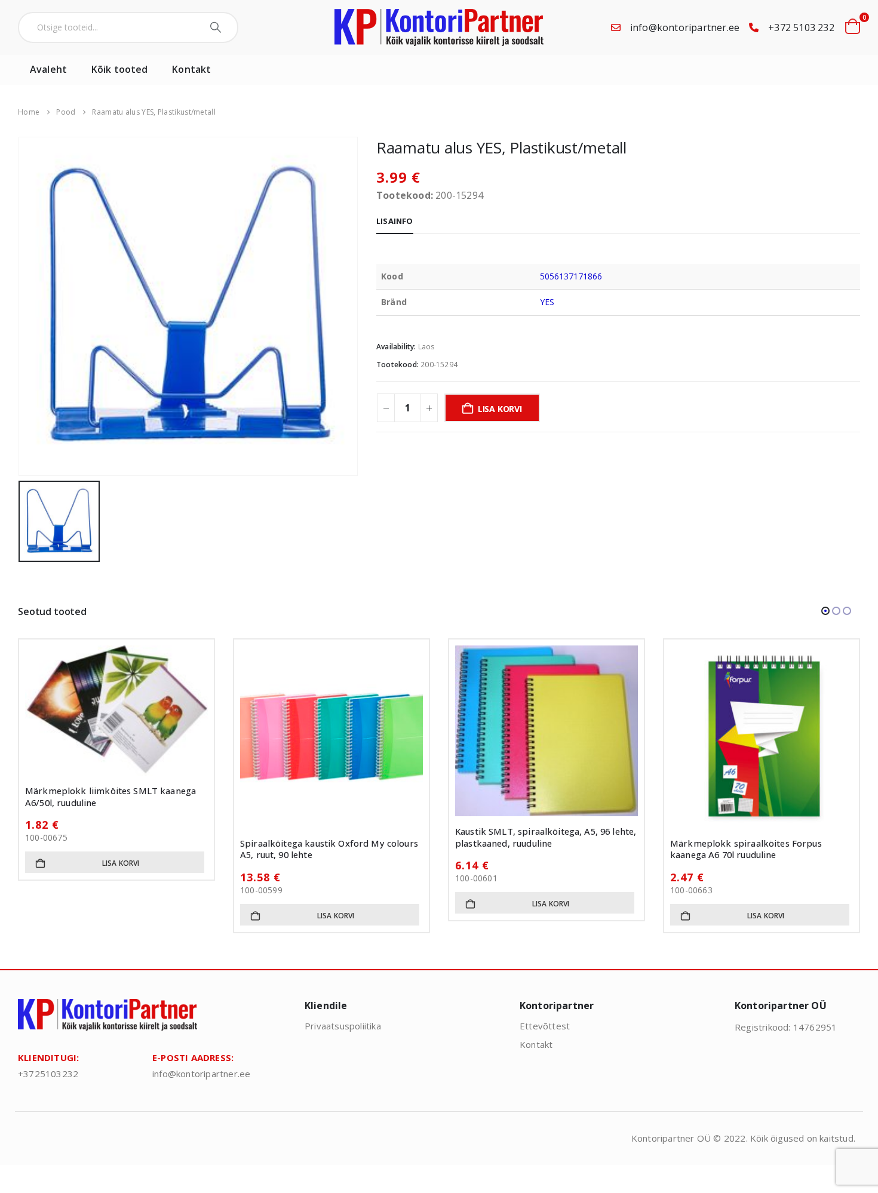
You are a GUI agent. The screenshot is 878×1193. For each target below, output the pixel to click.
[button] (825, 611)
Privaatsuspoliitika (343, 1026)
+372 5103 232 (801, 27)
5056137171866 (571, 276)
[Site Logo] (439, 27)
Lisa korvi (500, 408)
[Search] (217, 27)
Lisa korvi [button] (121, 916)
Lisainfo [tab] (394, 221)
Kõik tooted (119, 69)
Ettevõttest (545, 1026)
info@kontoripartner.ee (684, 27)
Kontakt (191, 69)
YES (547, 302)
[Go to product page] (116, 736)
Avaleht (48, 69)
